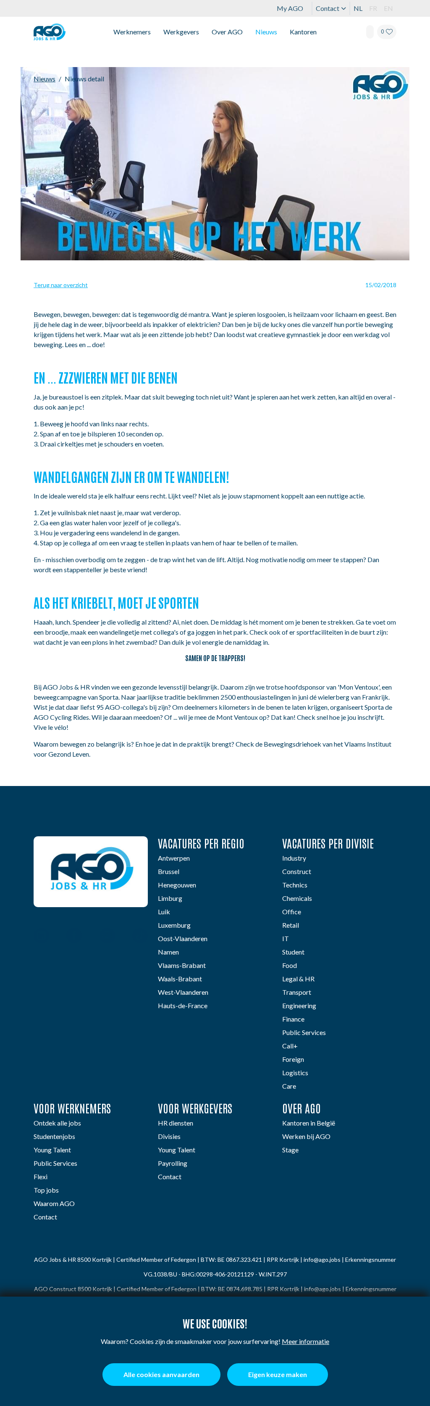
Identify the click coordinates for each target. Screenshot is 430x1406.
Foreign (293, 1059)
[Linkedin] (41, 936)
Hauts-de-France (182, 1005)
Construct (296, 871)
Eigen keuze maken (277, 1374)
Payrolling (172, 1163)
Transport (296, 992)
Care (289, 1086)
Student (293, 952)
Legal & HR (298, 979)
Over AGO (227, 32)
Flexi (40, 1176)
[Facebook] (74, 936)
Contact (327, 8)
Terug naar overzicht (61, 284)
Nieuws (266, 32)
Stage (290, 1150)
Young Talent (52, 1150)
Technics (294, 885)
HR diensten (175, 1123)
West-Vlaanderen (183, 992)
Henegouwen (177, 885)
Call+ (290, 1046)
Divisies (169, 1136)
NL (358, 8)
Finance (293, 1019)
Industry (294, 858)
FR (373, 8)
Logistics (295, 1073)
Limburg (170, 898)
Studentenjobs (54, 1136)
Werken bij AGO (306, 1136)
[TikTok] (140, 936)
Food (289, 965)
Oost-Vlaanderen (182, 938)
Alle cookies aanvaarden (161, 1374)
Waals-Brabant (180, 979)
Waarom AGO (54, 1203)
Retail (290, 925)
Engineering (299, 1005)
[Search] (370, 32)
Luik (164, 912)
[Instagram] (107, 936)
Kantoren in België (308, 1123)
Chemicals (297, 898)
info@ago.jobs (322, 1259)
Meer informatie (305, 1341)
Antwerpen (174, 858)
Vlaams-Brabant (182, 965)
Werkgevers (181, 32)
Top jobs (46, 1190)
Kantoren (303, 32)
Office (291, 912)
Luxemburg (174, 925)
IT (285, 938)
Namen (168, 952)
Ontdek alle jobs (57, 1123)
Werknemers (132, 32)
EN (388, 8)
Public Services (304, 1032)
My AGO (290, 8)
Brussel (168, 871)
